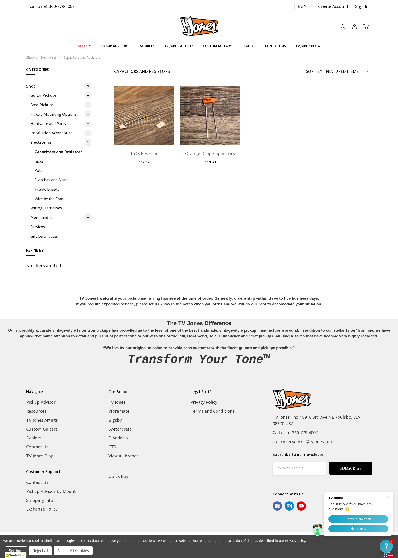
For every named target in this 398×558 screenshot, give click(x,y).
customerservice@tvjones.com (303, 441)
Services (37, 226)
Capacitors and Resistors (58, 151)
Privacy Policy (203, 402)
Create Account (333, 6)
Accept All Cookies (73, 550)
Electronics (41, 142)
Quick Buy (118, 476)
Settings (16, 550)
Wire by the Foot (49, 198)
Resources (145, 46)
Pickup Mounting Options (53, 114)
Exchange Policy (42, 509)
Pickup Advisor (114, 46)
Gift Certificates (44, 236)
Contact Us (275, 46)
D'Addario (118, 438)
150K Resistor (144, 153)
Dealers (248, 46)
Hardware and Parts (48, 123)
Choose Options (210, 133)
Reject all (40, 550)
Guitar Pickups (43, 95)
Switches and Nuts (51, 179)
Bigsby (115, 420)
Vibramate (118, 411)
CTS (112, 447)
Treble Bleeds (47, 189)
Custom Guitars (217, 46)
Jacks (39, 161)
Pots (38, 170)
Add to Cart (144, 133)
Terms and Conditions (212, 411)
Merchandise (41, 217)
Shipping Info (39, 500)
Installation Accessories (51, 132)
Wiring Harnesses (46, 207)
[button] (386, 546)
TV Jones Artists (178, 46)
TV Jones (117, 402)
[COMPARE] (164, 104)
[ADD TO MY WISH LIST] (164, 112)
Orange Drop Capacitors (210, 153)
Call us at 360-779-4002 (52, 6)
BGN (303, 6)
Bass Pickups (42, 104)
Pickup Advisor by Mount (51, 491)
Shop (83, 46)
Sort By (314, 71)
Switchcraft (119, 429)
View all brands (123, 456)
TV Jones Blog (308, 46)
